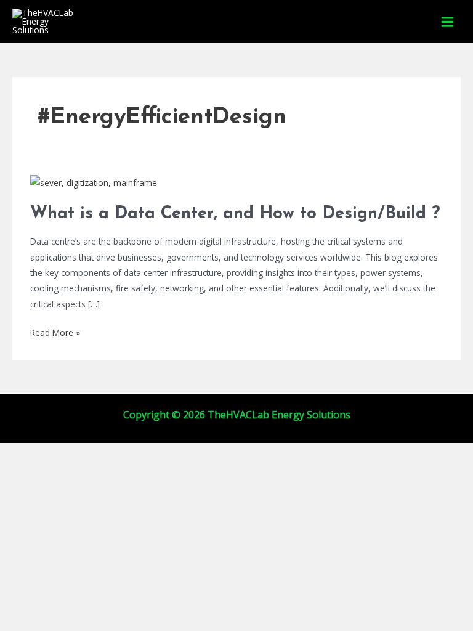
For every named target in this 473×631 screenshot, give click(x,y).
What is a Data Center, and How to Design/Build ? (235, 213)
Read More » (55, 331)
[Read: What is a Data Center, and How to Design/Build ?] (93, 181)
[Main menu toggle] (447, 21)
